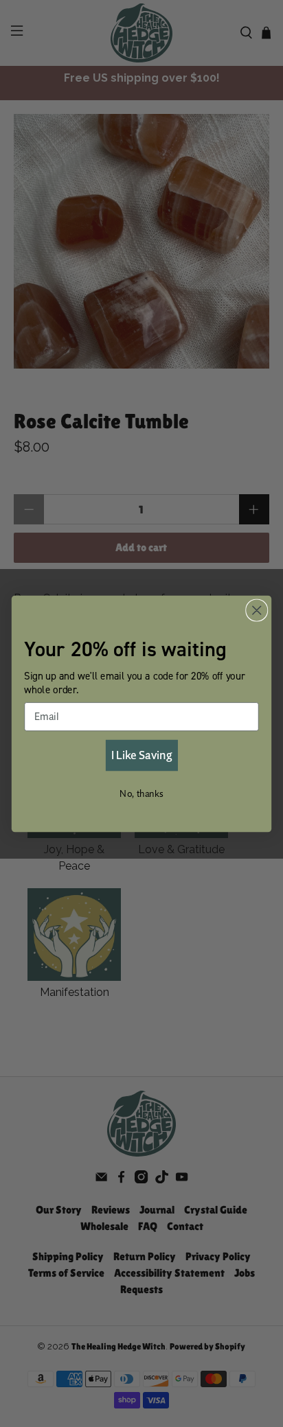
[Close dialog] (257, 610)
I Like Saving (141, 754)
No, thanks (141, 793)
